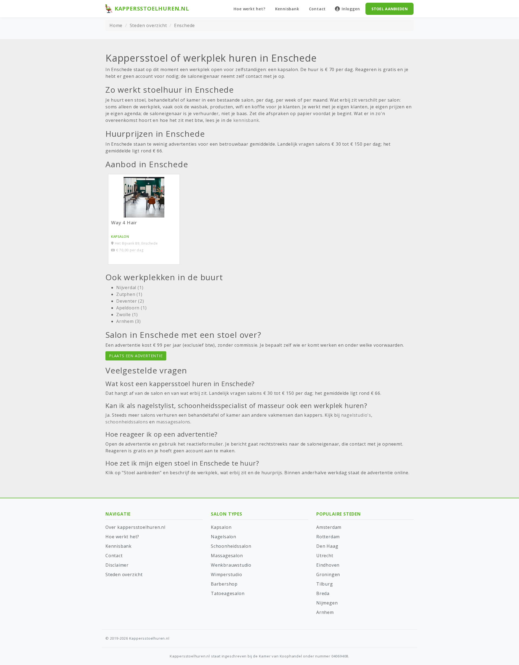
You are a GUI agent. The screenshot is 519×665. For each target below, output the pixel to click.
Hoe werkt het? (249, 8)
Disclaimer (117, 565)
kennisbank (246, 120)
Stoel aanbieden (389, 8)
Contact (317, 8)
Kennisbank (287, 8)
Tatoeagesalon (227, 593)
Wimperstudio (226, 574)
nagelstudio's (356, 415)
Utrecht (324, 556)
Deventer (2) (130, 301)
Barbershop (224, 584)
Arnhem (325, 612)
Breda (323, 593)
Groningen (328, 574)
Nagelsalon (223, 537)
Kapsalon (221, 527)
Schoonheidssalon (231, 546)
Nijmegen (327, 603)
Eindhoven (328, 565)
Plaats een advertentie (136, 355)
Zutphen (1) (129, 294)
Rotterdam (328, 537)
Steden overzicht (148, 25)
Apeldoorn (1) (131, 308)
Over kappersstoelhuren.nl (135, 527)
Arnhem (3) (128, 321)
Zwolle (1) (127, 315)
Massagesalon (227, 556)
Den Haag (327, 546)
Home (115, 25)
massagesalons (173, 422)
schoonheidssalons (126, 422)
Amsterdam (328, 527)
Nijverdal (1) (129, 287)
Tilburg (324, 584)
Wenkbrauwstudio (231, 565)
